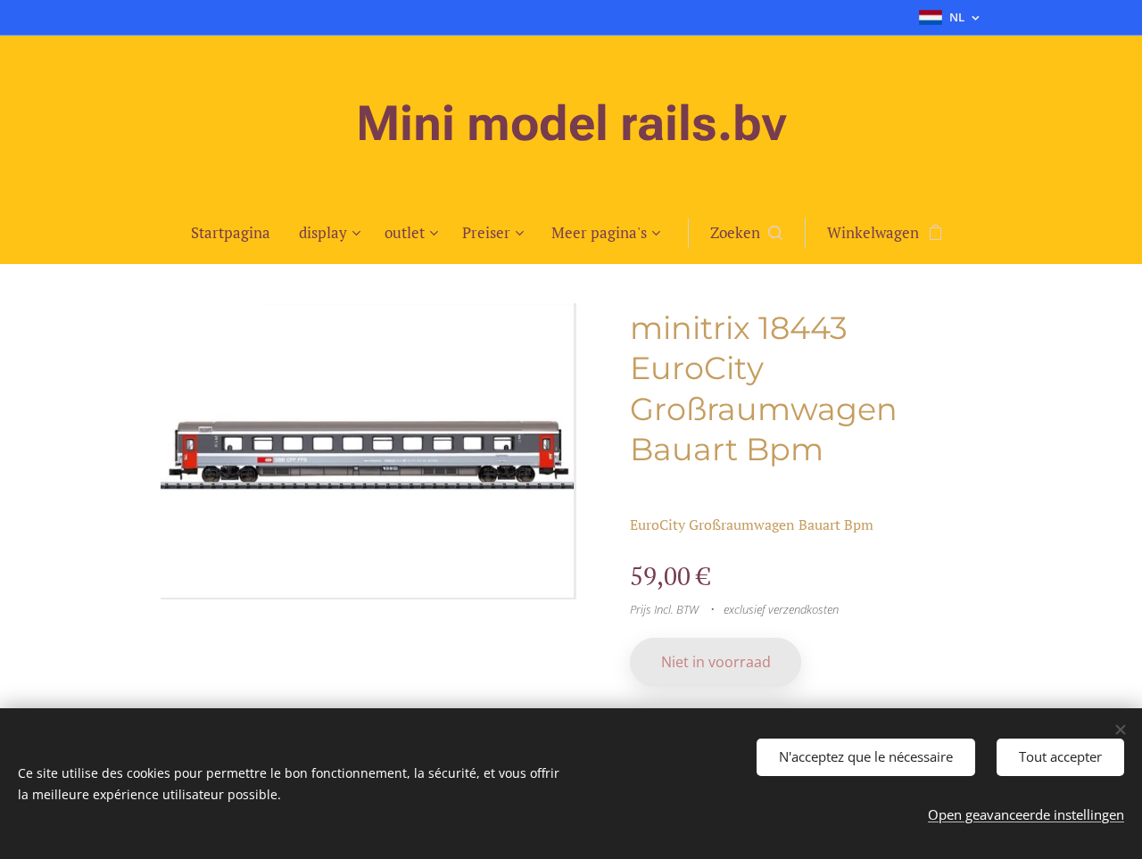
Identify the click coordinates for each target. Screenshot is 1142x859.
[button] (746, 233)
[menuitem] (238, 233)
